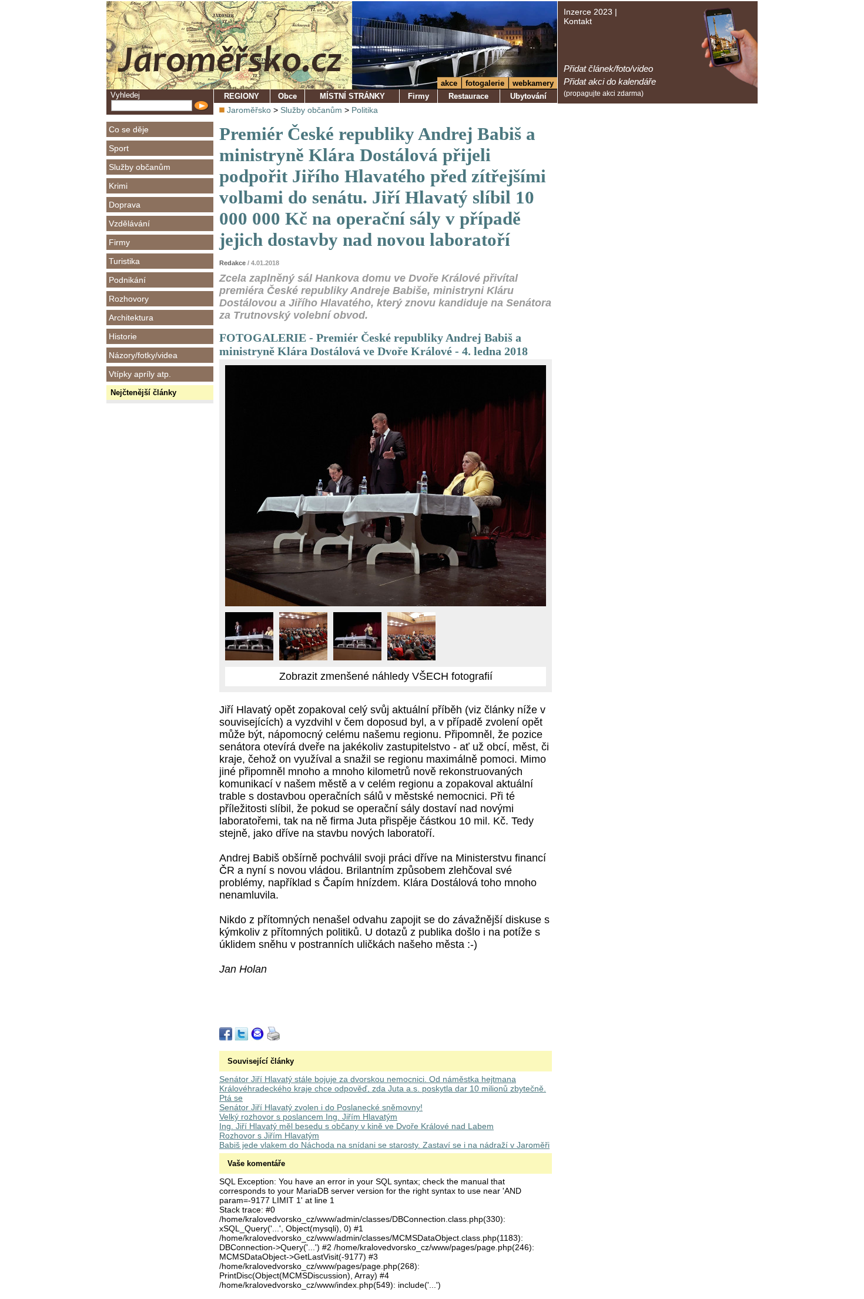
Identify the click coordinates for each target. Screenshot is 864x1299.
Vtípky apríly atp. (140, 374)
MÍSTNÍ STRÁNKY (352, 96)
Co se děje (129, 129)
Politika (364, 110)
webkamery (533, 83)
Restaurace (468, 96)
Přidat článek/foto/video (608, 69)
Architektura (131, 317)
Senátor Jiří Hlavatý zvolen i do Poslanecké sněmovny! (321, 1107)
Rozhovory (129, 298)
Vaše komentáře (256, 1163)
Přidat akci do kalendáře (610, 81)
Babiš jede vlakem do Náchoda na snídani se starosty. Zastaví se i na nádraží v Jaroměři (384, 1145)
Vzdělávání (129, 223)
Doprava (124, 204)
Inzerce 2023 (588, 11)
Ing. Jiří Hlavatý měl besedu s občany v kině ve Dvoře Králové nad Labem (356, 1126)
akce (449, 83)
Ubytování (528, 96)
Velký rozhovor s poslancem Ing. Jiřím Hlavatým (308, 1116)
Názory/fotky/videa (143, 355)
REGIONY (241, 96)
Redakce (232, 262)
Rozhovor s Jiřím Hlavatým (269, 1135)
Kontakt (578, 21)
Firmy (119, 242)
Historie (123, 336)
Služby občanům (139, 167)
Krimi (118, 186)
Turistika (124, 261)
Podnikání (127, 280)
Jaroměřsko (249, 110)
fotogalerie (485, 83)
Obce (287, 96)
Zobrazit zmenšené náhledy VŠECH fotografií (386, 676)
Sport (119, 148)
